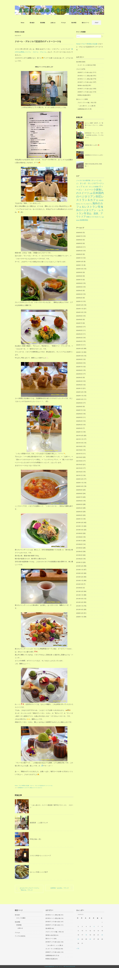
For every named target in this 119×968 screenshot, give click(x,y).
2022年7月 (79, 410)
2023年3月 (79, 381)
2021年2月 (79, 472)
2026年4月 (79, 247)
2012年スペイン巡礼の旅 (85, 75)
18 (86, 935)
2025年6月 (79, 283)
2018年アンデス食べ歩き (85, 89)
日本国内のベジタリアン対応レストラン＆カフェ (30, 787)
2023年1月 (79, 388)
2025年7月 (79, 280)
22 (102, 935)
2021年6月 (79, 457)
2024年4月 (79, 334)
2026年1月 (79, 258)
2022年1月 (79, 432)
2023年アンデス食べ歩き (85, 72)
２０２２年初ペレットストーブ (40, 855)
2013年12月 (79, 591)
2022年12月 (79, 392)
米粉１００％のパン (93, 217)
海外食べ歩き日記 (83, 85)
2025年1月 (79, 301)
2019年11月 (79, 526)
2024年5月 (79, 330)
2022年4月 (79, 421)
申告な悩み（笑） (36, 839)
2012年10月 (79, 609)
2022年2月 (79, 428)
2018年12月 (79, 566)
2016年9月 (79, 588)
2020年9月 (79, 490)
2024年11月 (79, 308)
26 (90, 939)
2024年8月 (79, 319)
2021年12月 (79, 435)
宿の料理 (73, 22)
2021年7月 (79, 453)
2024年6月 (79, 327)
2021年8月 (79, 450)
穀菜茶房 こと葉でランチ (39, 823)
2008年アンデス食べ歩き (85, 92)
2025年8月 (79, 276)
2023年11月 (79, 352)
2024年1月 (79, 345)
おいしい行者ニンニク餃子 (39, 872)
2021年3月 (79, 468)
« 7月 (77, 948)
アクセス (63, 22)
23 (78, 939)
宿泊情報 (42, 22)
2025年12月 (79, 261)
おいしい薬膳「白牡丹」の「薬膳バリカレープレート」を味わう (94, 125)
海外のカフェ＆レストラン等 (89, 204)
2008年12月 (79, 613)
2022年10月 (79, 399)
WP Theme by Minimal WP (69, 966)
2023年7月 (79, 366)
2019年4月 (79, 551)
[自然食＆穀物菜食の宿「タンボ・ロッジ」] (59, 7)
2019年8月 (79, 537)
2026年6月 (79, 240)
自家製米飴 (84, 220)
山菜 (91, 193)
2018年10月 (79, 573)
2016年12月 (79, 577)
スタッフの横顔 (20, 918)
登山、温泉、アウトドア (89, 215)
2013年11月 (79, 595)
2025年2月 (79, 298)
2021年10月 (79, 443)
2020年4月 (79, 508)
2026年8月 (79, 232)
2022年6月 (79, 414)
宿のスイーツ (85, 22)
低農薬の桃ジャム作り (91, 145)
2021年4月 (79, 464)
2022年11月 (79, 395)
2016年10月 (79, 584)
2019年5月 (79, 548)
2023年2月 (79, 385)
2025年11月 (79, 265)
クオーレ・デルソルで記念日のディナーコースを (41, 785)
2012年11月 (79, 606)
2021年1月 (79, 475)
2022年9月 (79, 403)
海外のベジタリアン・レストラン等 (90, 210)
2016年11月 (79, 580)
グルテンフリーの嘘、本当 (85, 102)
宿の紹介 (32, 22)
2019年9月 (79, 533)
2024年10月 (79, 312)
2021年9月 (79, 446)
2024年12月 (79, 305)
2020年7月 (79, 497)
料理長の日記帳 (19, 32)
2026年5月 (79, 243)
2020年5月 (79, 504)
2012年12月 (79, 602)
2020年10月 (79, 486)
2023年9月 (79, 359)
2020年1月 (79, 519)
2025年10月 (79, 269)
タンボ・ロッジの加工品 (85, 65)
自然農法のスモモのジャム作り (94, 155)
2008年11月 (79, 617)
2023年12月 (79, 348)
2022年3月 (79, 424)
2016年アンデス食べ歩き (85, 82)
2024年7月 (79, 323)
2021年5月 (79, 461)
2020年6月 (79, 501)
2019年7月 (79, 540)
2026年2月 (79, 254)
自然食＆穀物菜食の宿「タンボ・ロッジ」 (54, 966)
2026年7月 (79, 236)
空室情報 (18, 925)
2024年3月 (79, 337)
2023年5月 (79, 374)
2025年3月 (79, 294)
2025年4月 (79, 290)
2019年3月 (79, 555)
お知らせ (53, 22)
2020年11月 (79, 482)
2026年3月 (79, 251)
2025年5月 (79, 287)
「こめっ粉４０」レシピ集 (85, 106)
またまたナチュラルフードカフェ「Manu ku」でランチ (29, 889)
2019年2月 (79, 559)
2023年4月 (79, 377)
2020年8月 (79, 493)
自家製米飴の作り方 (83, 109)
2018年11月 (79, 569)
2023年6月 (79, 370)
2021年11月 (79, 439)
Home (22, 22)
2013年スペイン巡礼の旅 (85, 79)
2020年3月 (79, 511)
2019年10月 (79, 530)
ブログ (96, 22)
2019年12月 (79, 522)
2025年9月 (79, 272)
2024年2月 (79, 341)
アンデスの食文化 (20, 936)
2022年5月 (79, 417)
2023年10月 (79, 356)
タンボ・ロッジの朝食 (91, 186)
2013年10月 (79, 598)
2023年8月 (79, 363)
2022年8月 (79, 406)
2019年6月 (79, 544)
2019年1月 (79, 562)
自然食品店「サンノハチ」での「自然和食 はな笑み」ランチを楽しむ (94, 135)
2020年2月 (79, 515)
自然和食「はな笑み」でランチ (59, 888)
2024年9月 (79, 316)
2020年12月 (79, 479)
